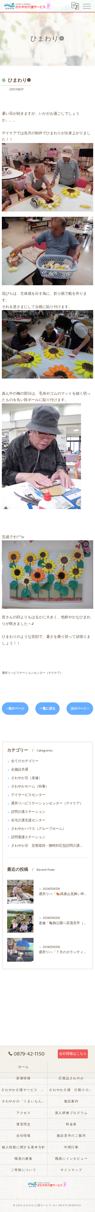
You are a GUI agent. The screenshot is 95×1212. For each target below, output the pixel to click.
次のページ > (80, 708)
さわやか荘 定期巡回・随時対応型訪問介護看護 (47, 846)
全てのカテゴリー (25, 761)
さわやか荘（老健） (26, 778)
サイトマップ (71, 1170)
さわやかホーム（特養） (30, 786)
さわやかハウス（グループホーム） (38, 829)
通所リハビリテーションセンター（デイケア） (32, 672)
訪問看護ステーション (28, 837)
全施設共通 (19, 769)
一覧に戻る (47, 708)
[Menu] (87, 6)
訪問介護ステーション (28, 812)
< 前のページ (15, 708)
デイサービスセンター (28, 795)
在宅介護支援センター (28, 820)
